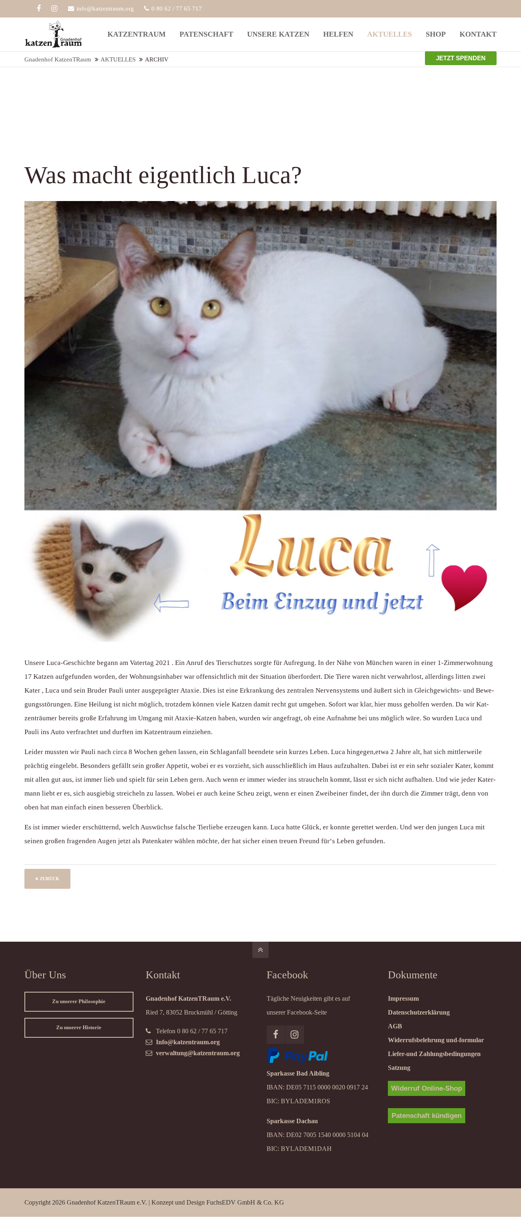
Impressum (403, 998)
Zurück (49, 878)
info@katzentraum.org (105, 8)
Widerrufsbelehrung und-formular (436, 1040)
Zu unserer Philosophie (78, 1001)
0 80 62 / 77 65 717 (176, 8)
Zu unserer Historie (78, 1027)
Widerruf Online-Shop (426, 1088)
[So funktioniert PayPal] (297, 1060)
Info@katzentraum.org (188, 1042)
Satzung (399, 1067)
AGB (395, 1026)
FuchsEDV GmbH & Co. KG (245, 1202)
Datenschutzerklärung (419, 1012)
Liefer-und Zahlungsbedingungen (434, 1053)
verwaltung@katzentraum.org (198, 1053)
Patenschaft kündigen (427, 1116)
